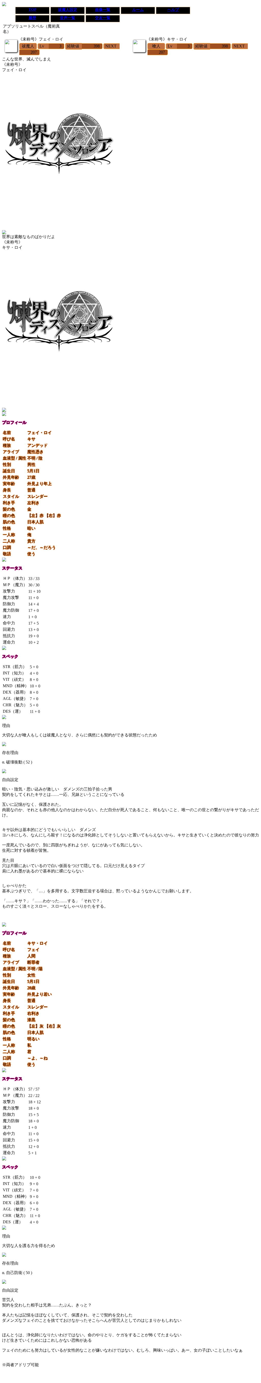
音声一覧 (67, 18)
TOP (32, 9)
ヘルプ (173, 10)
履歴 (32, 18)
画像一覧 (102, 10)
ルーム (138, 10)
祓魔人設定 (67, 10)
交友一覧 (102, 18)
